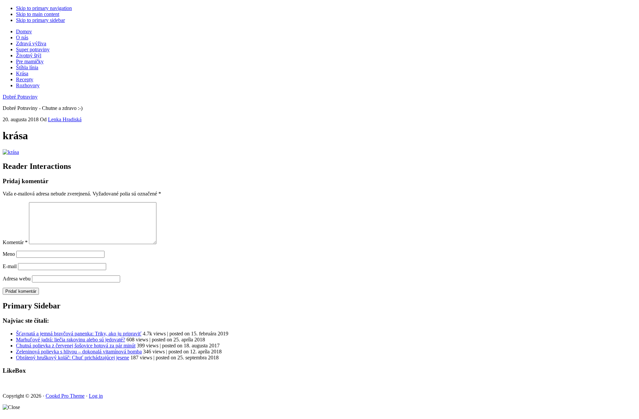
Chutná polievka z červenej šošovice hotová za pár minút (75, 345)
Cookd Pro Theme (65, 396)
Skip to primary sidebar (40, 20)
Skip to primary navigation (44, 8)
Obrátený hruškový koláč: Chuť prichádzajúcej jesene (72, 357)
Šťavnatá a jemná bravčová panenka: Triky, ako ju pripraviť (78, 333)
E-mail (10, 266)
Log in (96, 396)
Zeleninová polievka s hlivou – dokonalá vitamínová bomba (79, 351)
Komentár (15, 242)
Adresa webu (17, 278)
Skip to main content (37, 14)
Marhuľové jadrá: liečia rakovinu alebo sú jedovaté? (70, 339)
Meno (9, 254)
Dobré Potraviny (20, 97)
